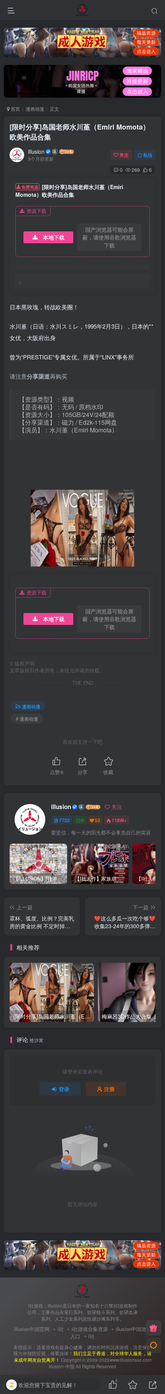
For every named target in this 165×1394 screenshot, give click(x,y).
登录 (64, 1089)
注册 (109, 1089)
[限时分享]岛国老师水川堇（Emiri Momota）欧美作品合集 (80, 131)
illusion (36, 151)
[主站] (153, 1328)
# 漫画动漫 (27, 718)
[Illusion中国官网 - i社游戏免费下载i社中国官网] (82, 1290)
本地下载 (53, 237)
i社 (61, 1329)
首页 (15, 108)
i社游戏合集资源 (90, 1329)
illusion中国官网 (32, 1329)
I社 (91, 1336)
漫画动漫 (35, 108)
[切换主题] (153, 1345)
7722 (64, 820)
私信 (147, 154)
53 (97, 820)
